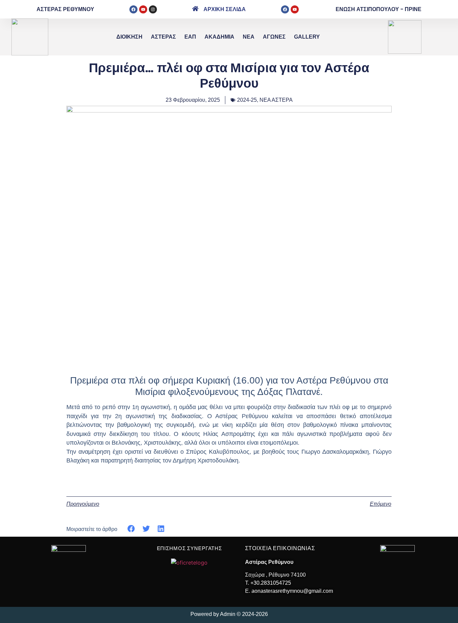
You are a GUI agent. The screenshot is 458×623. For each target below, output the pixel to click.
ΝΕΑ (248, 37)
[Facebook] (133, 9)
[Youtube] (143, 9)
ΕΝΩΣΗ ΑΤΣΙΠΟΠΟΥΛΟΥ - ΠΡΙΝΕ (378, 9)
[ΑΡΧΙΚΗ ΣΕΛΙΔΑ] (195, 8)
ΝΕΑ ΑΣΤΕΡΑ (276, 100)
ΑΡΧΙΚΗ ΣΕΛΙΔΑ (225, 9)
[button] (131, 529)
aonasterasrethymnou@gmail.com (292, 591)
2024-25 (247, 100)
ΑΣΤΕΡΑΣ (163, 37)
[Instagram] (153, 9)
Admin (227, 614)
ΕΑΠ (190, 37)
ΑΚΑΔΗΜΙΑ (219, 37)
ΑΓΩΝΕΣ (274, 37)
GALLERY (307, 37)
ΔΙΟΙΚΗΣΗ (129, 37)
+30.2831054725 (270, 583)
